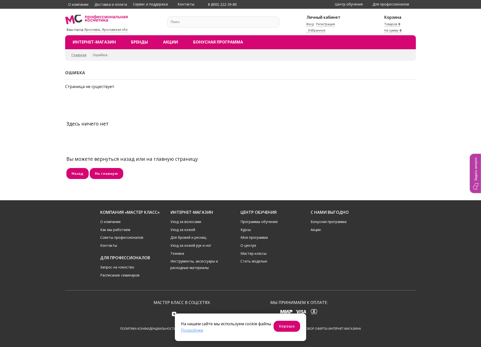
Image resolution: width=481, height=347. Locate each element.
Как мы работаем (115, 229)
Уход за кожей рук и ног (190, 245)
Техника (177, 253)
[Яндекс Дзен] (174, 313)
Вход (310, 24)
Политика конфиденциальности (148, 328)
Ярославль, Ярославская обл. (106, 30)
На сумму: (392, 30)
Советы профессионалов (121, 237)
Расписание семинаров (120, 275)
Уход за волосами (185, 221)
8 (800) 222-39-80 (222, 4)
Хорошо (287, 326)
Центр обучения (349, 4)
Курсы (246, 229)
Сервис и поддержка (150, 4)
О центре (248, 245)
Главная (78, 54)
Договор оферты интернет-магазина (330, 328)
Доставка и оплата (110, 4)
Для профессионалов (391, 4)
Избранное (316, 30)
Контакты (186, 4)
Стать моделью (254, 261)
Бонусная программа (218, 42)
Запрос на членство (117, 267)
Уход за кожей (182, 229)
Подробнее (192, 330)
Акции (170, 42)
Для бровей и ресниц (188, 237)
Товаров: (392, 24)
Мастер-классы (254, 253)
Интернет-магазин (94, 42)
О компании (78, 4)
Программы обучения (259, 221)
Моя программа (254, 237)
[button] (475, 173)
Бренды (139, 42)
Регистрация (325, 24)
